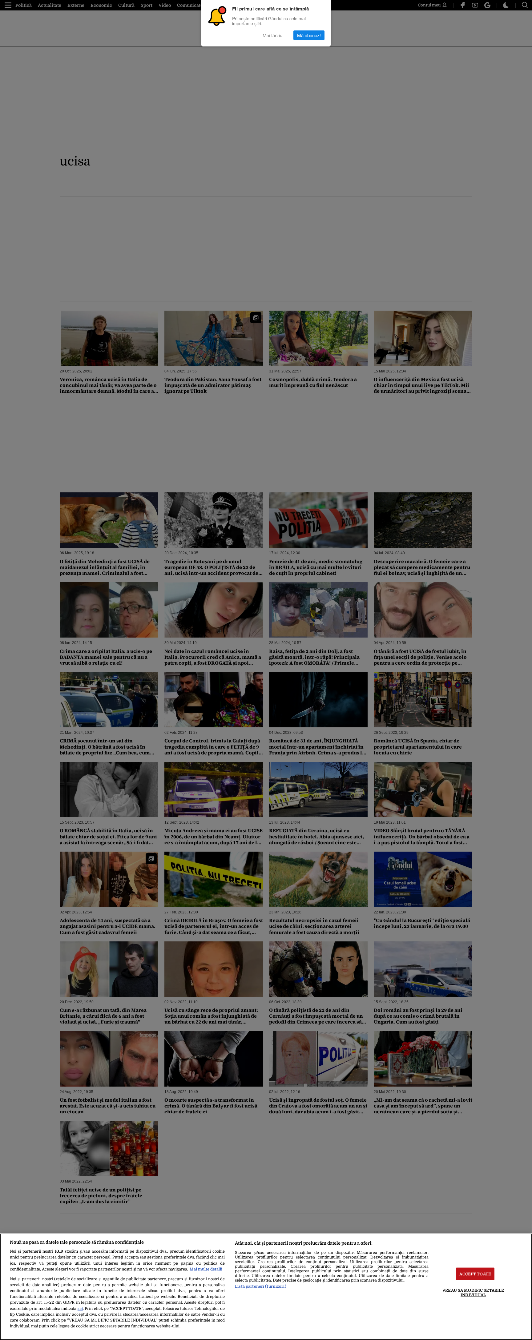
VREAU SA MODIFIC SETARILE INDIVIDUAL (473, 1292)
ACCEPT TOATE (475, 1273)
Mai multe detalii (206, 1269)
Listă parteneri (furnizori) (260, 1286)
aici (80, 1308)
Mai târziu (272, 35)
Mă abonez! (309, 35)
